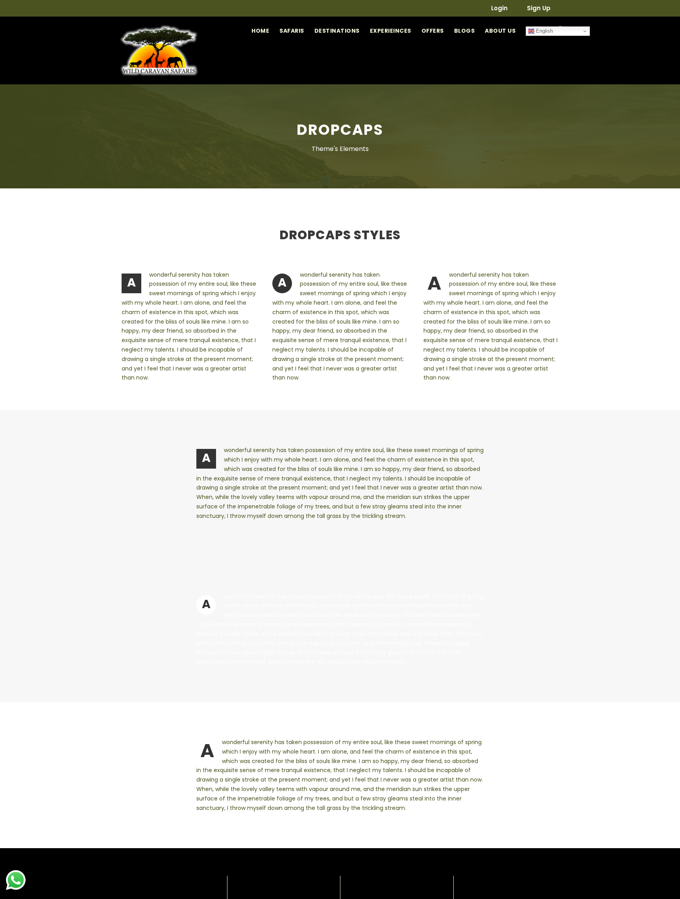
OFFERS (432, 31)
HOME (260, 31)
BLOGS (464, 31)
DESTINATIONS (337, 31)
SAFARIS (291, 31)
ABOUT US (500, 31)
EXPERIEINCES (390, 31)
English (543, 31)
